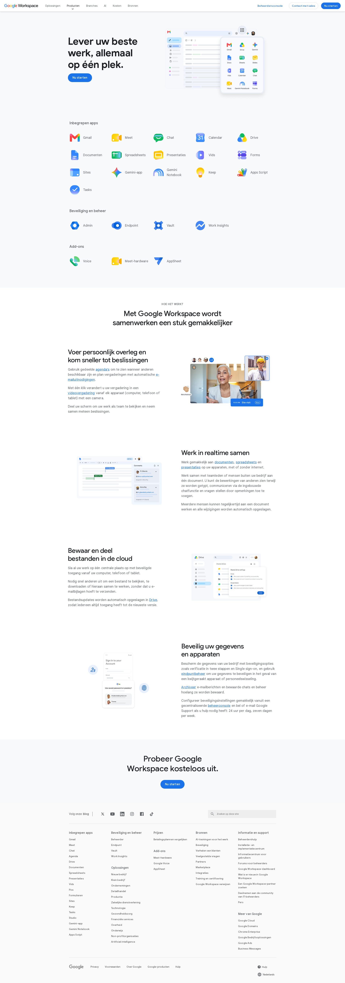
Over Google (134, 966)
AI (105, 5)
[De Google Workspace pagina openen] (21, 6)
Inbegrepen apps (81, 833)
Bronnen (133, 5)
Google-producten (158, 966)
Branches (92, 5)
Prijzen (158, 833)
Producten (73, 5)
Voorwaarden (112, 966)
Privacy (95, 966)
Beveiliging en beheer (126, 833)
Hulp (178, 966)
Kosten (117, 5)
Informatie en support (253, 833)
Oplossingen (52, 5)
